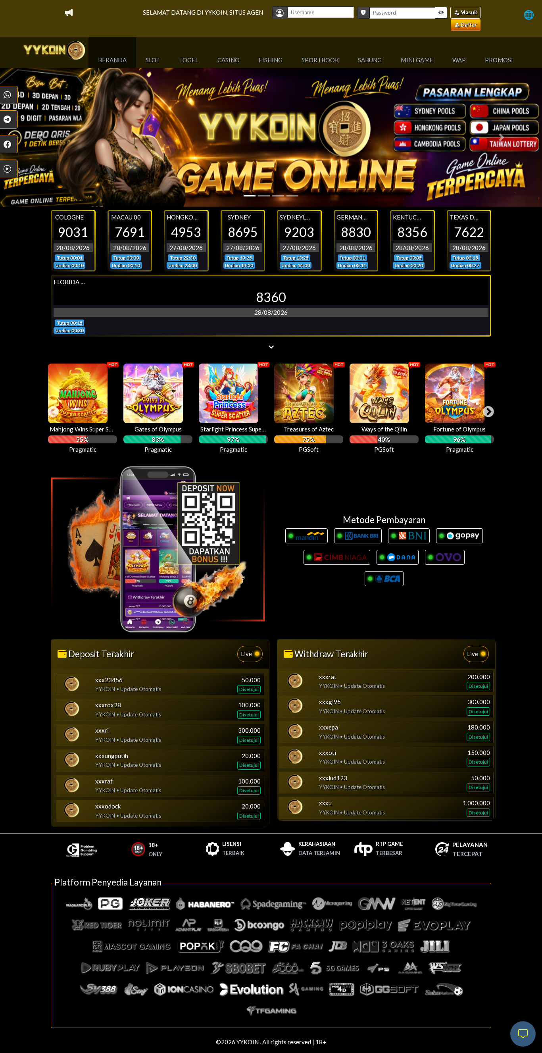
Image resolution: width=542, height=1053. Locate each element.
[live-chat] (523, 1034)
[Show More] (271, 347)
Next (486, 410)
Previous (51, 410)
